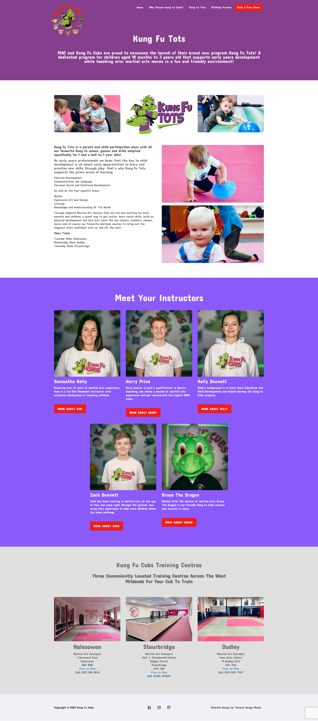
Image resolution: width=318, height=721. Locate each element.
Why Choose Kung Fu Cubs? (166, 7)
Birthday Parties (221, 7)
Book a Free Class (248, 7)
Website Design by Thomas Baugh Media (236, 707)
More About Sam (70, 408)
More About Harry (143, 412)
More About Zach (106, 526)
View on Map (87, 668)
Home (140, 7)
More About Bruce (179, 522)
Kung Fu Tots (197, 7)
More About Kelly (214, 408)
